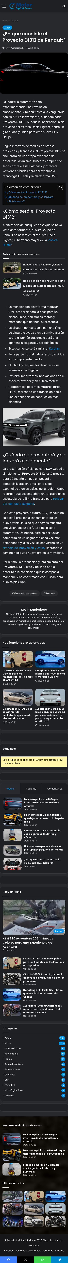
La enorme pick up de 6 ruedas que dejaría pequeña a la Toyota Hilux (44, 818)
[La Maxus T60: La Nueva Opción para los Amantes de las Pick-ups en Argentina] (18, 659)
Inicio (7, 20)
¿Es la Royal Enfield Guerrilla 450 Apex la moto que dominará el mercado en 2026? (42, 1009)
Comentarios (54, 788)
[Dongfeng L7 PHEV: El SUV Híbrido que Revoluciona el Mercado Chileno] (50, 659)
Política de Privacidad (53, 1250)
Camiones (10, 1074)
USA (7, 1080)
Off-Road (9, 1095)
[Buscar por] (64, 7)
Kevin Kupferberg (13, 48)
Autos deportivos (14, 1064)
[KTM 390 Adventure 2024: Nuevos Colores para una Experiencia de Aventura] (12, 1196)
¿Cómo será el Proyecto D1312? (27, 192)
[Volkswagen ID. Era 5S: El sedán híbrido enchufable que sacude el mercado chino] (18, 697)
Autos (15, 20)
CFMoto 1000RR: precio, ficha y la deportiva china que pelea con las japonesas (44, 978)
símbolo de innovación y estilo (24, 548)
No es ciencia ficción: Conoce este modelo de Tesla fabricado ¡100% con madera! (44, 285)
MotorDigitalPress (14, 1090)
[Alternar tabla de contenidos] (58, 187)
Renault (50, 593)
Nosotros (8, 1250)
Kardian (54, 348)
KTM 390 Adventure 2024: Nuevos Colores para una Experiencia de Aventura (28, 942)
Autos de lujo (11, 1053)
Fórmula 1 (10, 1085)
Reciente (31, 788)
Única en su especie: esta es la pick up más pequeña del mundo (43, 848)
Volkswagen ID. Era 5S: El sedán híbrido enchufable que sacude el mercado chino (17, 713)
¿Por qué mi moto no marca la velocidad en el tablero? (42, 861)
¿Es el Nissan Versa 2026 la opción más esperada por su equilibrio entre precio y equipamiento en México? (50, 715)
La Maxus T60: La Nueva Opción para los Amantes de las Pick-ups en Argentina (18, 675)
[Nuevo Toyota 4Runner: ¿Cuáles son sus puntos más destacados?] (12, 267)
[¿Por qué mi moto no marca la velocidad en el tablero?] (12, 864)
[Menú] (4, 7)
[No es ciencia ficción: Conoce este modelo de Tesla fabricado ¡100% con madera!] (12, 283)
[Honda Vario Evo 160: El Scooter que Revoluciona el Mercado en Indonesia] (12, 1221)
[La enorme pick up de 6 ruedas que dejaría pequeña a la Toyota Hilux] (12, 819)
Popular (10, 788)
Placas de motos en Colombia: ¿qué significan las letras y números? (42, 834)
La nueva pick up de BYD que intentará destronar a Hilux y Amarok (41, 803)
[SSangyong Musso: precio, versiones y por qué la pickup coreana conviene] (34, 1221)
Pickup (8, 1059)
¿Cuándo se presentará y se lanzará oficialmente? (30, 199)
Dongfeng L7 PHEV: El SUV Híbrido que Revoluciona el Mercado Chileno (50, 673)
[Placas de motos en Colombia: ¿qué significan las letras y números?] (12, 835)
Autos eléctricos (13, 1048)
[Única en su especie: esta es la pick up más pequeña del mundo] (12, 850)
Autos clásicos (12, 1069)
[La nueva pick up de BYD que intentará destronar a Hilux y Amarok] (12, 804)
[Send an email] (22, 48)
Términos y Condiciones (28, 1250)
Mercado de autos (25, 593)
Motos (8, 1043)
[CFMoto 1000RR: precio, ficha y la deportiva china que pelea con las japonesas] (12, 979)
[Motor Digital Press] (21, 6)
